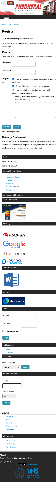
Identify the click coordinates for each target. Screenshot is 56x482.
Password (6, 323)
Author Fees (10, 190)
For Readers (10, 441)
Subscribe (10, 353)
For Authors (10, 444)
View (8, 350)
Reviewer (19, 90)
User (9, 24)
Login (42, 4)
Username (6, 316)
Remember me (12, 331)
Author (18, 86)
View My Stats (32, 465)
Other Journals (11, 426)
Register (50, 4)
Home (4, 24)
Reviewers (10, 184)
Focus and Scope (13, 177)
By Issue (9, 416)
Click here (6, 43)
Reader (18, 79)
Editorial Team (11, 180)
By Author (9, 420)
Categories (10, 429)
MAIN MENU (6, 17)
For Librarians (11, 447)
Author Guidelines (13, 187)
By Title (9, 423)
